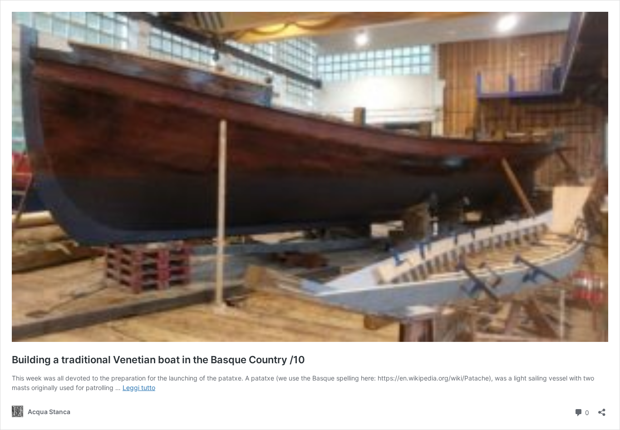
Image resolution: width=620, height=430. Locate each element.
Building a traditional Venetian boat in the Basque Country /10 (158, 360)
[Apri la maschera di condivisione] (601, 409)
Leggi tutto (139, 387)
